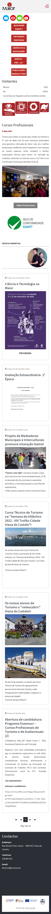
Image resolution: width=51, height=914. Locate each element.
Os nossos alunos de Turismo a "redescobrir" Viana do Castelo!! (23, 607)
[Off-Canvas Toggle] (47, 6)
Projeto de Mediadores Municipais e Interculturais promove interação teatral (24, 440)
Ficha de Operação (25, 908)
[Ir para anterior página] (20, 819)
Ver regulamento (13, 780)
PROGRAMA (25, 353)
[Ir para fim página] (34, 819)
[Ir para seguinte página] (30, 819)
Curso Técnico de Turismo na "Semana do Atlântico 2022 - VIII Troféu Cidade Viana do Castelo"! (24, 518)
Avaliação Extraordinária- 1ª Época (25, 377)
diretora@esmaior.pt (11, 868)
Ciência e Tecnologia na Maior (22, 286)
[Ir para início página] (16, 819)
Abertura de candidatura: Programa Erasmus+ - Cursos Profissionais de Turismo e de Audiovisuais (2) (24, 727)
